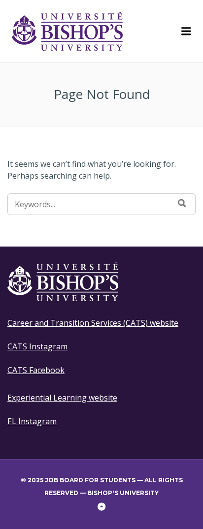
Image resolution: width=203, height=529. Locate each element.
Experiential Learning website (62, 397)
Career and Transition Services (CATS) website (92, 322)
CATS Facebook (36, 370)
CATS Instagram (37, 346)
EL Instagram (32, 421)
